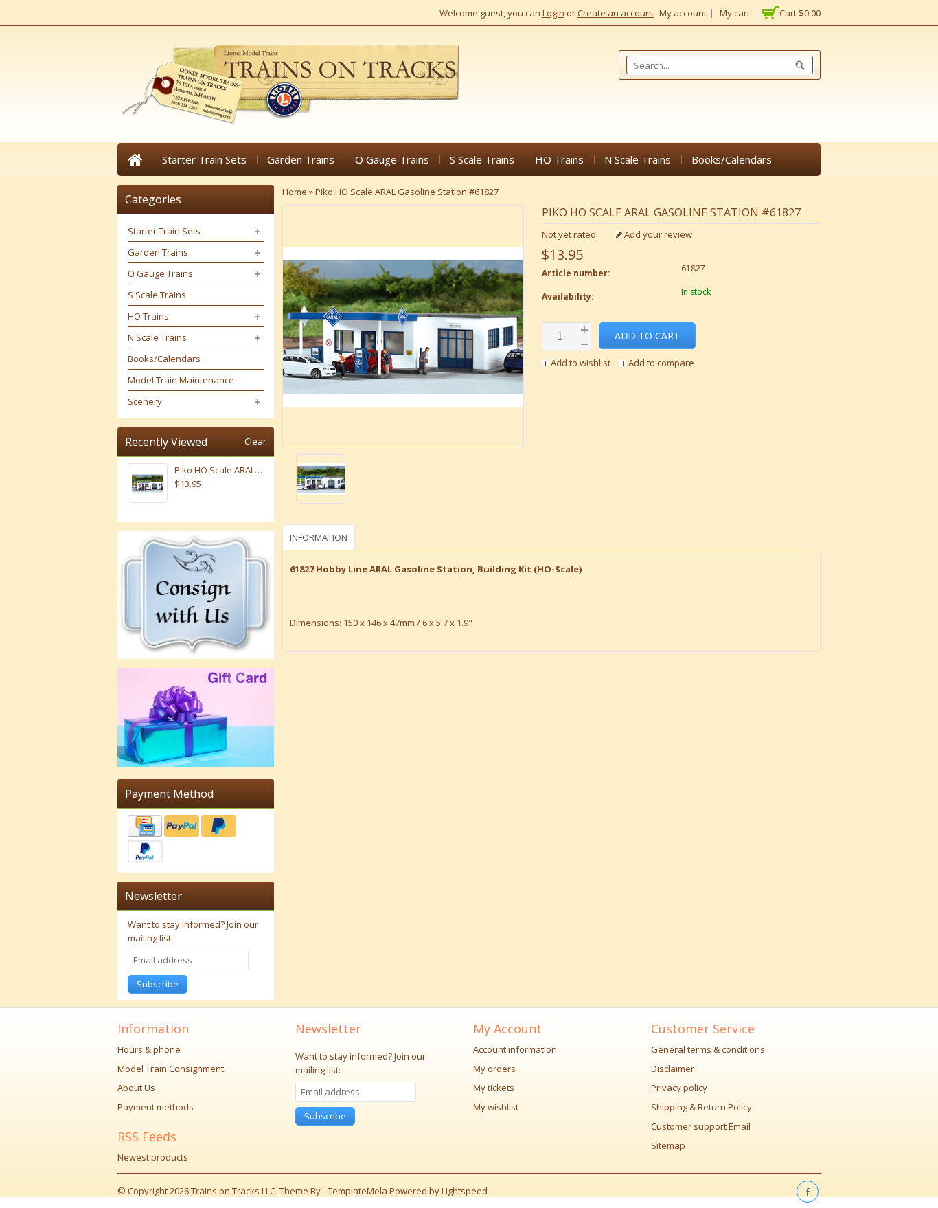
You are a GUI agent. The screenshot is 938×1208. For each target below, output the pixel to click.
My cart (735, 13)
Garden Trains (300, 159)
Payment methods (155, 1107)
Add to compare (660, 363)
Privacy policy (679, 1088)
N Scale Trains (637, 159)
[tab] (320, 537)
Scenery (145, 401)
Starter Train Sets (204, 159)
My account (683, 13)
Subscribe (158, 984)
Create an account (615, 13)
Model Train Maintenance (181, 380)
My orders (494, 1068)
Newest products (152, 1157)
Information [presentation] (318, 537)
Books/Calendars (731, 159)
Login (553, 13)
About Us (136, 1088)
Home (134, 159)
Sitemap (668, 1145)
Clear (255, 441)
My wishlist (495, 1107)
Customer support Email (701, 1126)
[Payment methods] (195, 840)
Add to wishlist (581, 363)
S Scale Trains (482, 159)
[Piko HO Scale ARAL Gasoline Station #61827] (403, 480)
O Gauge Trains (392, 159)
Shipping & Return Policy (701, 1107)
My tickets (493, 1088)
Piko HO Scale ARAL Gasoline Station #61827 (407, 192)
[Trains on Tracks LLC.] (289, 84)
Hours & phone (149, 1049)
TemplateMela (358, 1191)
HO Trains (559, 159)
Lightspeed (465, 1191)
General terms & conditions (708, 1049)
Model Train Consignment (170, 1068)
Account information (515, 1049)
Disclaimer (672, 1068)
